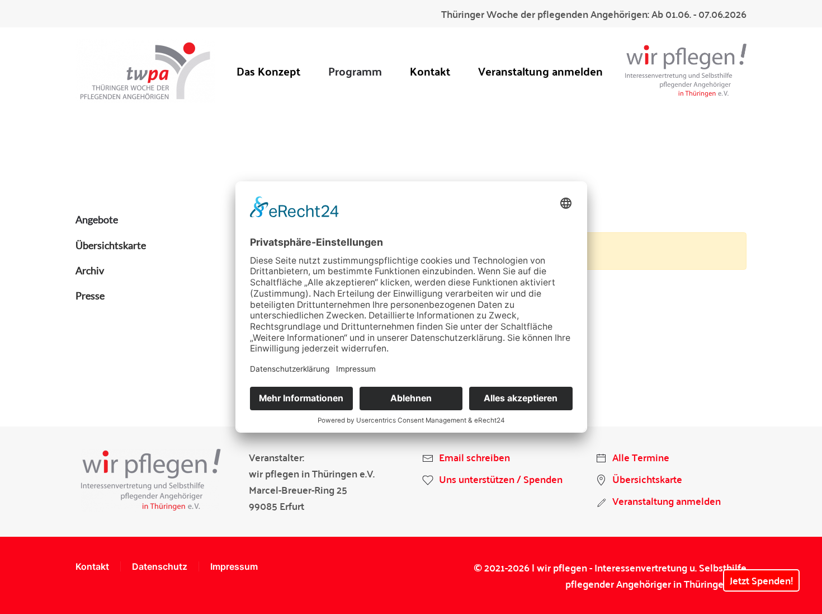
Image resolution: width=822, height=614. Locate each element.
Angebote (96, 219)
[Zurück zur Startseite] (145, 71)
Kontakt (430, 70)
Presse (90, 295)
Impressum (234, 566)
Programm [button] (355, 70)
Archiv (89, 270)
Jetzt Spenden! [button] (761, 580)
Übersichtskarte (110, 245)
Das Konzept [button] (268, 70)
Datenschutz (159, 566)
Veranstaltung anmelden (540, 70)
